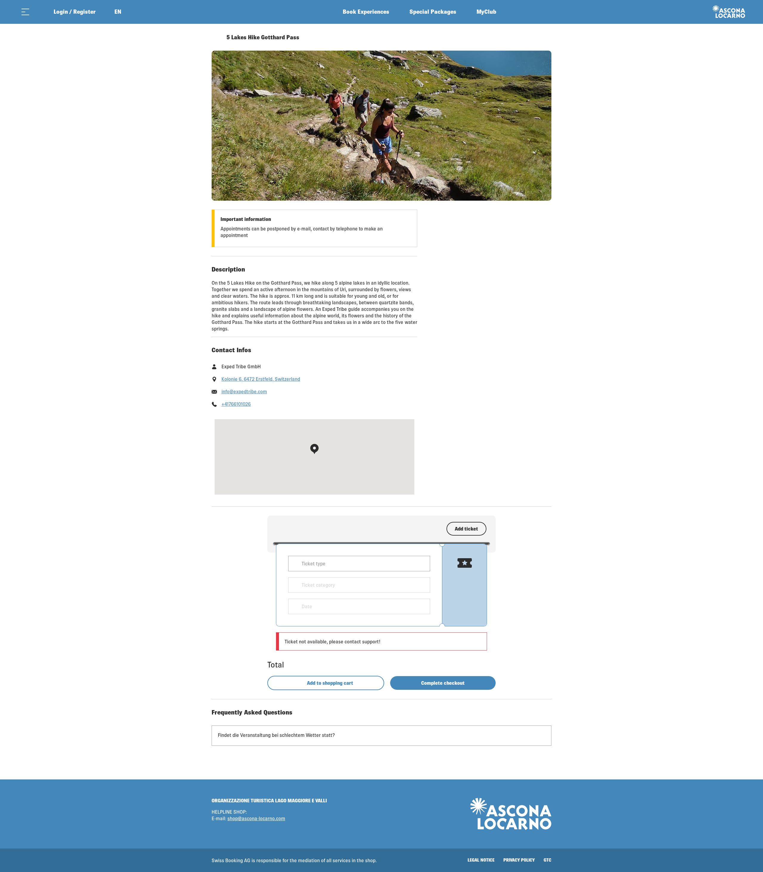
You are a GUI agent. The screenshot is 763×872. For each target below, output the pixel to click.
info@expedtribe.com (244, 391)
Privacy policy (519, 859)
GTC (547, 859)
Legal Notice (481, 859)
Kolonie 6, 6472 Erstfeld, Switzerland (260, 379)
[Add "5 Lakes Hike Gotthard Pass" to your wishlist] (545, 37)
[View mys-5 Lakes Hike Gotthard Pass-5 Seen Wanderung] (381, 126)
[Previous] (217, 37)
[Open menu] (25, 12)
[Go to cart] (40, 12)
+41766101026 (236, 404)
